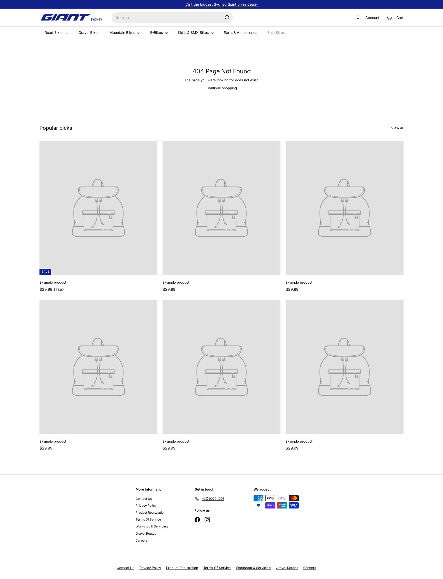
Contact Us (144, 499)
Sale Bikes (276, 32)
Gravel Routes (146, 533)
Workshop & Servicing (152, 526)
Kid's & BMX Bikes (194, 32)
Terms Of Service (148, 519)
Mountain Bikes (122, 32)
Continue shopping (221, 88)
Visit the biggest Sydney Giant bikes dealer (221, 4)
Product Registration (150, 512)
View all (397, 128)
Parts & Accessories (240, 32)
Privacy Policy (146, 505)
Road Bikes (54, 32)
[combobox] (172, 17)
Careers (141, 540)
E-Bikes (157, 32)
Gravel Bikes (88, 32)
